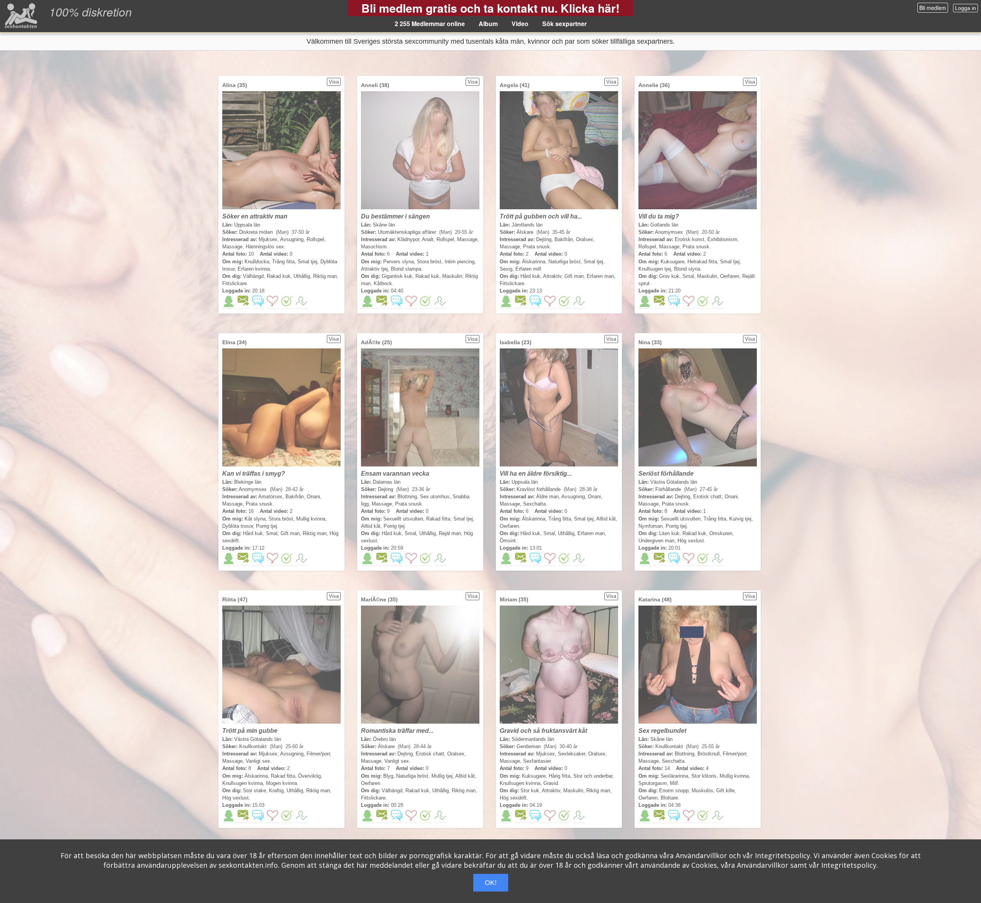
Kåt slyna (255, 519)
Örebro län (384, 739)
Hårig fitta (559, 776)
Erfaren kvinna (254, 269)
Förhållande (668, 489)
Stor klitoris (704, 776)
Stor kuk (529, 790)
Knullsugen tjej (654, 269)
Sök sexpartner (564, 23)
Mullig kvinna (310, 519)
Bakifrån (563, 239)
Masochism (374, 247)
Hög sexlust (691, 540)
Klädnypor (408, 239)
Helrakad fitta (702, 261)
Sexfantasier (537, 761)
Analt (427, 239)
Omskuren (720, 533)
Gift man (574, 276)
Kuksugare (672, 261)
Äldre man (547, 496)
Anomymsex (669, 232)
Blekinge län (247, 482)
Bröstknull (708, 754)
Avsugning (291, 239)
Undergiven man (656, 540)
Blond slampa (406, 269)
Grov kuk (669, 276)
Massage (232, 247)
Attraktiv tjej (374, 269)
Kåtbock (383, 283)
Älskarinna (533, 261)
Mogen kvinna (281, 783)
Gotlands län (664, 225)
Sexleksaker (571, 754)
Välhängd (253, 276)
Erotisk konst (689, 239)
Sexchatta (534, 504)
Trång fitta (283, 261)
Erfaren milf (528, 269)
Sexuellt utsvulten (403, 519)
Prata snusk (536, 247)
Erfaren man (600, 276)
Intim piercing (459, 261)
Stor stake (254, 790)
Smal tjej (307, 261)
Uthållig (302, 276)
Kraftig (276, 790)
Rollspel (315, 239)
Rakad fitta (438, 519)
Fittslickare (234, 283)
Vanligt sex (258, 761)
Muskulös (702, 790)
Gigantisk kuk (397, 276)
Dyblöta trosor (237, 526)
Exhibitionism (722, 239)
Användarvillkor (701, 855)
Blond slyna (687, 269)
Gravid (550, 783)
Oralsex (584, 239)
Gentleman (529, 746)
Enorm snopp (674, 790)
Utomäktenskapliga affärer (407, 232)
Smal (688, 276)
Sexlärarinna (674, 776)
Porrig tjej (266, 526)
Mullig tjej (442, 776)
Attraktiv (552, 276)
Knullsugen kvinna (242, 783)
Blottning (407, 496)
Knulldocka (256, 261)
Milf (674, 783)
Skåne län (384, 225)
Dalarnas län (386, 482)
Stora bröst (429, 261)
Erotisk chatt (707, 496)
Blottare (669, 798)
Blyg (388, 776)
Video (520, 23)
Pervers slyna (398, 261)
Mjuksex (268, 239)
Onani (313, 496)
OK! (491, 883)
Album (488, 23)
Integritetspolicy (782, 855)
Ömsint (508, 540)
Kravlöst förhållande (539, 489)
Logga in (965, 8)
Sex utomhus (434, 496)
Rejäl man (450, 533)
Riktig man (325, 276)
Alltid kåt (371, 526)
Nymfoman (650, 526)
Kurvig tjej (740, 519)
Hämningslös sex (265, 247)
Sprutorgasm (652, 783)
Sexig (506, 269)
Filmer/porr (318, 754)
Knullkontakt (253, 746)
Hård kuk (530, 276)
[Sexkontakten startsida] (20, 15)
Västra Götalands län (673, 482)
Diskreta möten (256, 232)
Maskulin (452, 276)
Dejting (543, 239)
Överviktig (309, 776)
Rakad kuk (278, 276)
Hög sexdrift (513, 798)
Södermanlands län (533, 739)
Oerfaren (729, 276)
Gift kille (725, 790)
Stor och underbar (592, 776)
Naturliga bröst (564, 261)
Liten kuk (669, 533)
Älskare (525, 232)
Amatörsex (270, 496)
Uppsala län (247, 225)
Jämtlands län (527, 225)
